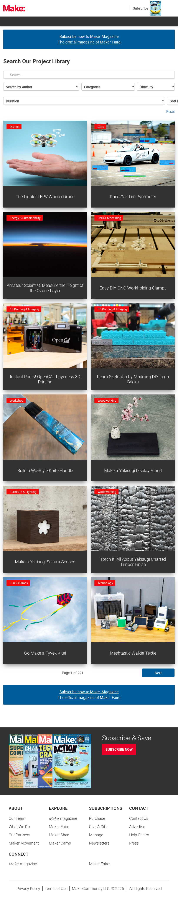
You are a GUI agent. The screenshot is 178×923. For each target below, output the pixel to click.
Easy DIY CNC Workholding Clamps (133, 288)
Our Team (17, 818)
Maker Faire (59, 826)
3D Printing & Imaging (24, 309)
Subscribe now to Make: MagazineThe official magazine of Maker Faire (89, 39)
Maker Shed (59, 834)
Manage (96, 834)
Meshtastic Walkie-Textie (133, 653)
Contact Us (138, 818)
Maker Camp (60, 843)
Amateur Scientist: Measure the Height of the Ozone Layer (45, 287)
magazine (63, 818)
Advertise (137, 826)
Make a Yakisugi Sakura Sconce (45, 562)
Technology (105, 583)
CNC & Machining (109, 218)
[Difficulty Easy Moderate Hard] (156, 87)
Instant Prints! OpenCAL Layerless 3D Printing (45, 379)
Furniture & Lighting (23, 492)
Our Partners (19, 834)
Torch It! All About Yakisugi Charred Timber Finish (133, 561)
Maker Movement (24, 843)
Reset (170, 111)
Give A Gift (98, 826)
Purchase (97, 818)
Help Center (139, 834)
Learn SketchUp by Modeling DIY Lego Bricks (133, 379)
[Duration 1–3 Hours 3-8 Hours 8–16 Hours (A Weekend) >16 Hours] (84, 101)
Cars (101, 127)
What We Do (19, 826)
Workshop (16, 400)
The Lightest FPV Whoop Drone (45, 197)
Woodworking (107, 400)
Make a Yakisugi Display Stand (133, 470)
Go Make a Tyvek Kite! (45, 653)
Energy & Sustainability (25, 218)
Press (134, 843)
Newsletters (99, 843)
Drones (14, 127)
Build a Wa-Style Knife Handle (45, 470)
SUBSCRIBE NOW (119, 749)
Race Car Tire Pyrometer (133, 197)
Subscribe (140, 8)
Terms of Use (56, 888)
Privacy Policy (28, 888)
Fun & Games (19, 583)
